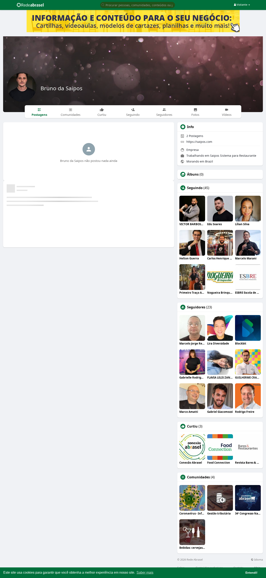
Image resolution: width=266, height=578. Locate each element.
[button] (137, 4)
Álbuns (193, 174)
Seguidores (196, 307)
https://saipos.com (199, 142)
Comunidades (198, 477)
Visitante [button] (242, 4)
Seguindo (195, 187)
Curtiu (192, 426)
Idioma (258, 559)
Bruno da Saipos (61, 88)
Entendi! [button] (251, 572)
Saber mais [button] (145, 572)
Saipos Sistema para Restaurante (233, 156)
